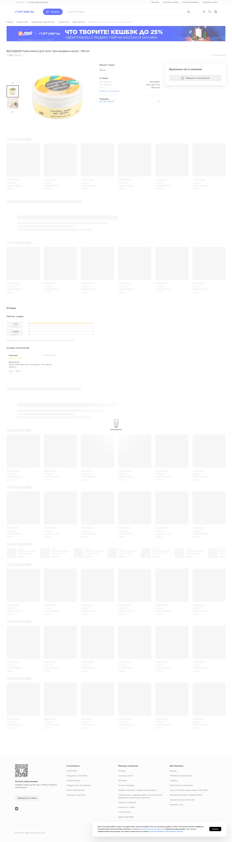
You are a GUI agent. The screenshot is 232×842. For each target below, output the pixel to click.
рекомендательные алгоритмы (150, 829)
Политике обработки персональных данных (166, 831)
